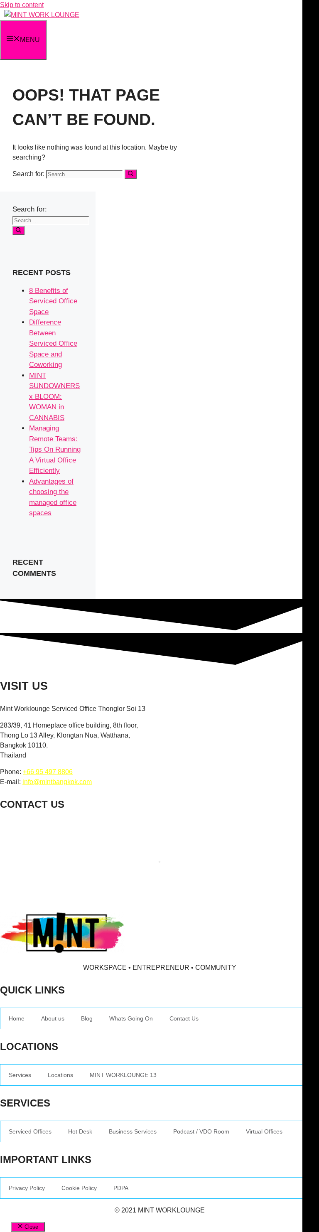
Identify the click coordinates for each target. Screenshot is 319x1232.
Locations (60, 1075)
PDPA (120, 1188)
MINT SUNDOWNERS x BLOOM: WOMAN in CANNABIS (54, 396)
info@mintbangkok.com (57, 781)
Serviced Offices (30, 1131)
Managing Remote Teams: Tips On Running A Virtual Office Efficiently (55, 449)
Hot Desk (80, 1131)
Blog (87, 1018)
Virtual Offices (264, 1131)
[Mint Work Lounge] (41, 14)
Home (17, 1018)
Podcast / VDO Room (201, 1131)
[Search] (131, 174)
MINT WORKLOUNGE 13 (123, 1075)
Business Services (133, 1131)
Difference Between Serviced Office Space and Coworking (53, 343)
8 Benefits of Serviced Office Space (53, 301)
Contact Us (184, 1018)
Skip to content (22, 4)
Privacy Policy (27, 1188)
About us (52, 1018)
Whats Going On (131, 1018)
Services (20, 1075)
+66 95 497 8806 (48, 771)
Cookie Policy (79, 1188)
